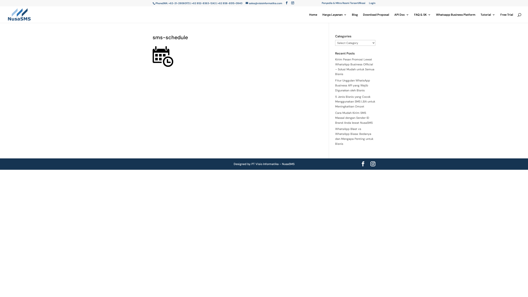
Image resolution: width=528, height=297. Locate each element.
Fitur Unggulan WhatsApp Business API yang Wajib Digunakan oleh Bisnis (352, 85)
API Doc (399, 14)
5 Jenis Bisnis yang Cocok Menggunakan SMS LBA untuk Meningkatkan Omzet (355, 101)
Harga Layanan (332, 14)
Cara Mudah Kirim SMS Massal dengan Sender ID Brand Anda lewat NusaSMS (354, 118)
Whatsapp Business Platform (455, 14)
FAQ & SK (420, 14)
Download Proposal (376, 14)
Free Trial (506, 14)
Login (372, 3)
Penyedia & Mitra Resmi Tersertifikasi (343, 3)
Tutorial (486, 14)
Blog (355, 14)
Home (313, 14)
